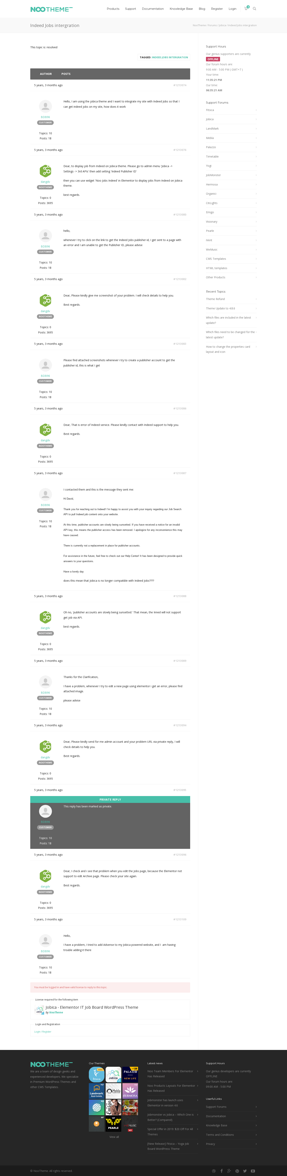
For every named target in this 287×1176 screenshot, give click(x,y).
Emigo (210, 212)
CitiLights (211, 203)
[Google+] (229, 1171)
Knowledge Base (181, 9)
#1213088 (179, 596)
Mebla (210, 138)
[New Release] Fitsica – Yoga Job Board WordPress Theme (168, 1146)
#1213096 (179, 854)
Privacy (210, 1144)
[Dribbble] (214, 1171)
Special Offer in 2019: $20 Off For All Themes (170, 1131)
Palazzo (211, 147)
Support (130, 9)
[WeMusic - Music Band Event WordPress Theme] (130, 1124)
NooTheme (199, 25)
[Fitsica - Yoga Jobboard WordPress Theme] (96, 1075)
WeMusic (211, 249)
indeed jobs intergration (170, 57)
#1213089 (179, 661)
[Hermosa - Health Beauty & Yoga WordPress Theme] (130, 1092)
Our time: (212, 85)
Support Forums (216, 1107)
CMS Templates (216, 259)
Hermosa (212, 184)
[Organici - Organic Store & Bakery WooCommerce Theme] (130, 1108)
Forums (212, 25)
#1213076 (179, 150)
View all (114, 1137)
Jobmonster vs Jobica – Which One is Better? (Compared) (170, 1117)
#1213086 (179, 408)
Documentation (153, 9)
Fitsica (210, 110)
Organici (211, 193)
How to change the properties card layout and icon (228, 349)
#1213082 (179, 279)
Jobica (222, 25)
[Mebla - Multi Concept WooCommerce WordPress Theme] (113, 1092)
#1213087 (179, 473)
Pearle (210, 231)
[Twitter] (245, 1171)
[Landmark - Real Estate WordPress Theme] (96, 1092)
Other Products (215, 277)
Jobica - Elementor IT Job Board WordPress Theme (92, 1007)
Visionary (211, 221)
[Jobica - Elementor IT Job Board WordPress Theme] (113, 1075)
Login (232, 9)
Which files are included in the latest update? (228, 320)
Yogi (208, 165)
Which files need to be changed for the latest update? (230, 334)
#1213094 (179, 725)
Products (113, 9)
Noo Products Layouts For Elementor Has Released (171, 1088)
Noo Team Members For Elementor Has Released (170, 1073)
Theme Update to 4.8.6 (220, 308)
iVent (209, 240)
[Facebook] (222, 1171)
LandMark (212, 128)
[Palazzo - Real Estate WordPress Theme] (130, 1075)
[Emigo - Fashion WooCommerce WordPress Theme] (113, 1108)
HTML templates (216, 268)
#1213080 (179, 214)
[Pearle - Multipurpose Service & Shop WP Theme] (113, 1124)
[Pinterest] (237, 1171)
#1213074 (179, 85)
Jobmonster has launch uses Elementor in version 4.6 (165, 1102)
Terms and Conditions (220, 1135)
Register (217, 9)
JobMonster (213, 175)
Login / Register (42, 1031)
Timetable (212, 156)
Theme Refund (215, 299)
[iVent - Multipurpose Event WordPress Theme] (96, 1124)
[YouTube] (253, 1171)
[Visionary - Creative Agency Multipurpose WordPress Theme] (96, 1108)
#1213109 (179, 919)
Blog (202, 9)
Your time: (212, 74)
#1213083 (179, 344)
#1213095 (179, 790)
